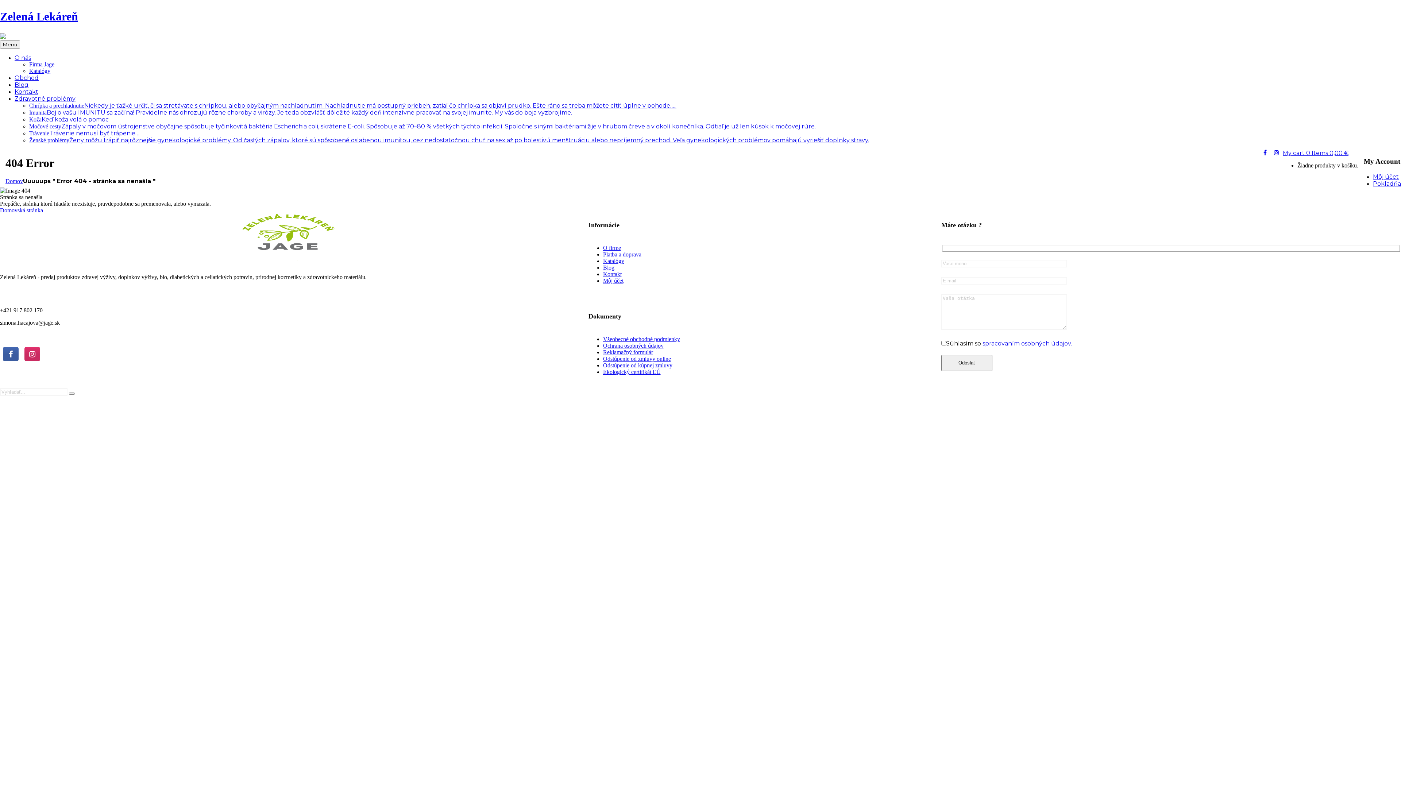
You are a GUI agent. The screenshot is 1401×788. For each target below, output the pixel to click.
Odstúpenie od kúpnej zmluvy (637, 365)
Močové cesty (422, 126)
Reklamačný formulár (628, 352)
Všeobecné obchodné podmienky (641, 339)
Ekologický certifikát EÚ (632, 372)
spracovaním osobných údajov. (1027, 343)
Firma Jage (41, 64)
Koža (69, 119)
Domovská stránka (21, 210)
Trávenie (84, 133)
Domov (14, 181)
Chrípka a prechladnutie (352, 106)
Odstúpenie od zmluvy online (637, 359)
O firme (612, 248)
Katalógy (39, 71)
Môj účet (613, 281)
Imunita (300, 112)
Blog (608, 267)
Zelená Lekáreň (39, 16)
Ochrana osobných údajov (633, 346)
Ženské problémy (449, 140)
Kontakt (612, 274)
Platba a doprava (622, 254)
